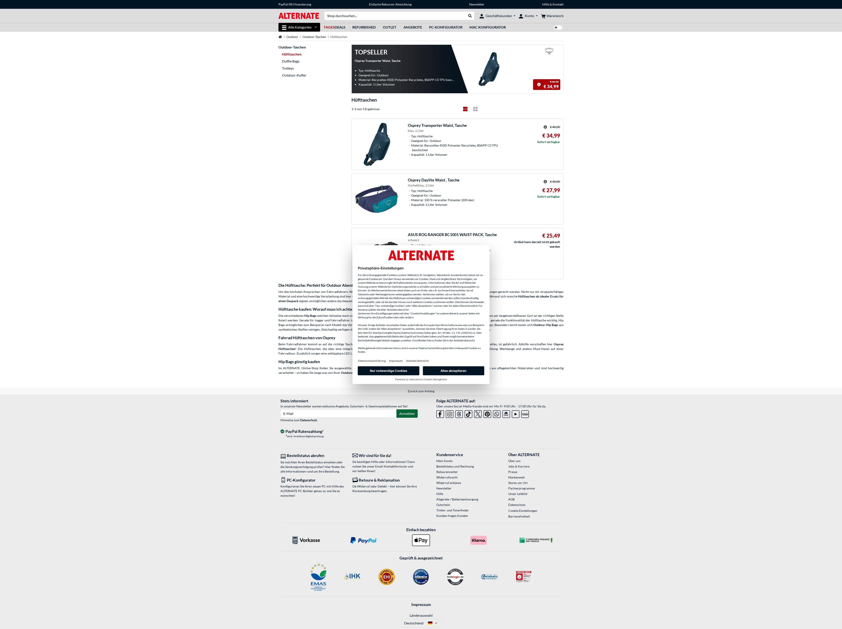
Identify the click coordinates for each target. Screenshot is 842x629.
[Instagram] (449, 413)
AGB (511, 499)
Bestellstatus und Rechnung (455, 466)
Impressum (421, 604)
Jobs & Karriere (519, 466)
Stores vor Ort (518, 483)
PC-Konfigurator (445, 27)
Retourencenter (447, 472)
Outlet (389, 27)
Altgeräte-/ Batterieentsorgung (457, 499)
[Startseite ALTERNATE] (298, 15)
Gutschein (443, 505)
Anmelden (407, 413)
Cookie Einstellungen (522, 511)
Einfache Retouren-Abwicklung (390, 4)
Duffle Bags (291, 61)
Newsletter (476, 4)
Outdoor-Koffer (294, 75)
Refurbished (364, 27)
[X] (478, 413)
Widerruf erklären (448, 483)
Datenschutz (308, 420)
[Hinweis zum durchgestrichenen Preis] (539, 84)
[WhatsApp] (497, 413)
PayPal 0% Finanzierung (294, 4)
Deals (334, 27)
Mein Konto (444, 461)
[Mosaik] (475, 109)
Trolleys (288, 68)
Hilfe (545, 4)
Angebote (412, 27)
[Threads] (459, 413)
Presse (512, 472)
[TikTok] (468, 413)
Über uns (514, 461)
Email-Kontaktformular (391, 466)
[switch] (558, 27)
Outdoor (292, 37)
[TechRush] (506, 413)
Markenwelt (516, 477)
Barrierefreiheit (519, 516)
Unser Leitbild (517, 494)
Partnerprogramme (521, 488)
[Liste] (465, 109)
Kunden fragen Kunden (452, 516)
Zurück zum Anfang (421, 391)
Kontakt (558, 4)
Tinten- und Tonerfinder (452, 510)
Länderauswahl (421, 615)
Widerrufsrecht (447, 477)
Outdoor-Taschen (314, 37)
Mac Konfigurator (487, 27)
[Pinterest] (487, 413)
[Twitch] (525, 413)
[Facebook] (440, 413)
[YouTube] (515, 413)
